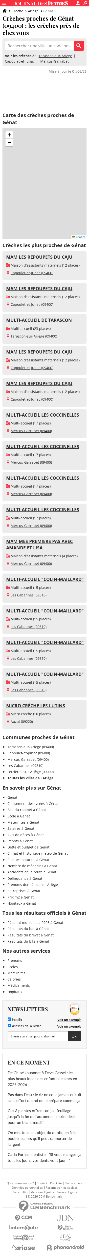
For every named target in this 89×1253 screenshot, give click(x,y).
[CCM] (23, 1218)
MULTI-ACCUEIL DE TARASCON (39, 320)
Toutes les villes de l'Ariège (30, 778)
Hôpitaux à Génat (21, 903)
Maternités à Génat (23, 822)
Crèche (17, 11)
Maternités (16, 973)
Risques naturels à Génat (28, 859)
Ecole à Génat (18, 816)
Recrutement (74, 1183)
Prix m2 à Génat (20, 897)
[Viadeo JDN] (65, 1238)
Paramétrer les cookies (62, 1187)
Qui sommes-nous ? (20, 1183)
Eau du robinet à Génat (26, 809)
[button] (9, 135)
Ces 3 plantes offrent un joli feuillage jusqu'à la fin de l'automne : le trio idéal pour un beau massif (41, 1117)
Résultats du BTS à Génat (28, 941)
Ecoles (12, 967)
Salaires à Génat (20, 828)
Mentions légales (42, 1192)
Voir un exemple (69, 1019)
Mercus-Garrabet (54, 61)
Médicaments (18, 985)
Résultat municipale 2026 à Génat (35, 922)
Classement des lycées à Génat (33, 803)
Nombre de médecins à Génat (32, 866)
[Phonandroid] (65, 1247)
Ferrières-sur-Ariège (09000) (30, 771)
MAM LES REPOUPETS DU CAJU (39, 257)
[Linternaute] (23, 1227)
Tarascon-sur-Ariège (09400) (34, 336)
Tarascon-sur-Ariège (55, 55)
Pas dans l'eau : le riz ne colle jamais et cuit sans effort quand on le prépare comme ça (44, 1098)
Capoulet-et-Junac (20, 61)
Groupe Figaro (67, 1192)
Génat (12, 797)
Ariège (33, 11)
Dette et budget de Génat (28, 847)
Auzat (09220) (22, 721)
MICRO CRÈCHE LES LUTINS (35, 706)
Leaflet (80, 237)
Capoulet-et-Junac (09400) (32, 273)
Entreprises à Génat (23, 890)
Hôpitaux (14, 991)
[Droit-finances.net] (65, 1228)
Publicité (56, 1183)
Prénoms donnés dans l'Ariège (32, 884)
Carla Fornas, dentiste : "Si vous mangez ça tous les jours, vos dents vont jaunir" (44, 1158)
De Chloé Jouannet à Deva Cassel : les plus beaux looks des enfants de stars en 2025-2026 (42, 1079)
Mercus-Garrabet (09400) (31, 430)
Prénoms (14, 960)
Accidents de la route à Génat (31, 872)
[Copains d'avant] (23, 1238)
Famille (16, 1019)
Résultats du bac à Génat (28, 928)
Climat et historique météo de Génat (37, 853)
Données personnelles (27, 1187)
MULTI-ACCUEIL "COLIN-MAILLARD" (45, 579)
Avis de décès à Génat (25, 834)
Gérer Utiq (20, 1192)
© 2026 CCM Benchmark (45, 1196)
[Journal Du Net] (65, 1218)
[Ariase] (23, 1247)
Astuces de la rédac (26, 1026)
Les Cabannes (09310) (28, 595)
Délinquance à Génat (24, 878)
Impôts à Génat (20, 841)
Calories (14, 979)
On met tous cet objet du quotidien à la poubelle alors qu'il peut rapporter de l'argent (42, 1139)
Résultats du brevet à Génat (30, 935)
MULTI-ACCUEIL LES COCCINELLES (42, 415)
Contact (42, 1183)
